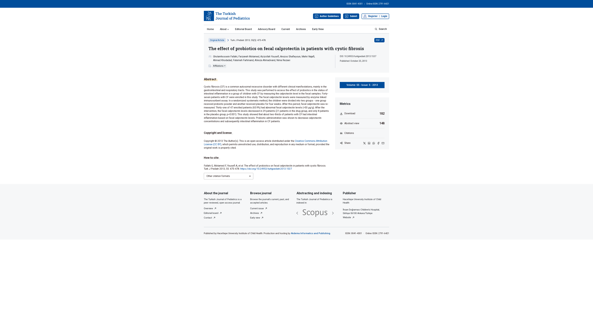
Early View (318, 29)
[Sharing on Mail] (383, 143)
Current (285, 29)
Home (210, 29)
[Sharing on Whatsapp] (373, 143)
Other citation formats (218, 176)
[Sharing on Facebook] (378, 143)
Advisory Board (266, 29)
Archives (301, 29)
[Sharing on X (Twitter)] (364, 143)
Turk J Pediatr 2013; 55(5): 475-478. (248, 40)
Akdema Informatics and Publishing (310, 233)
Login (384, 16)
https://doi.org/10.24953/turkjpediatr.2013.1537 (266, 168)
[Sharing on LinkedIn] (369, 143)
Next (332, 213)
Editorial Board (243, 29)
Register (373, 16)
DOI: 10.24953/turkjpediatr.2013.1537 (358, 56)
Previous (297, 213)
